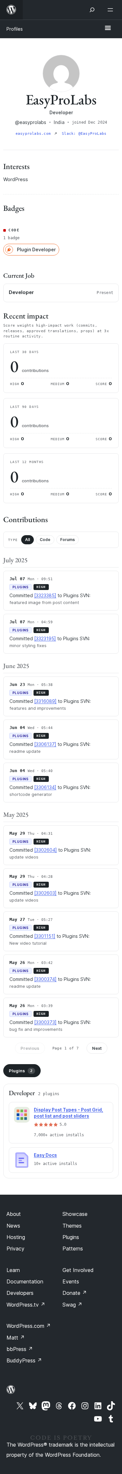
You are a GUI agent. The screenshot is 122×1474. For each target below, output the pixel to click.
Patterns (72, 1248)
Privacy (15, 1248)
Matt (16, 1337)
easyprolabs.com (34, 134)
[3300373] (45, 1022)
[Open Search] (92, 10)
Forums (67, 539)
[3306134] (45, 787)
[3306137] (45, 744)
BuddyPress (24, 1360)
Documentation (25, 1281)
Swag (72, 1304)
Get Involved (78, 1270)
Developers (20, 1293)
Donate (74, 1293)
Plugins (21, 1070)
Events (70, 1281)
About (14, 1214)
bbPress (20, 1349)
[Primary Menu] (108, 28)
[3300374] (45, 979)
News (13, 1225)
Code (45, 539)
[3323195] (45, 638)
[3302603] (45, 893)
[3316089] (45, 701)
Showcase (75, 1214)
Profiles (15, 29)
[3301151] (44, 936)
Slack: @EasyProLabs (84, 134)
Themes (72, 1225)
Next (97, 1048)
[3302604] (45, 850)
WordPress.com (29, 1326)
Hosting (16, 1237)
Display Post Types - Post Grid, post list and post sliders (68, 1113)
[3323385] (45, 595)
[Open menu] (111, 10)
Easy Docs (45, 1155)
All (27, 539)
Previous (29, 1048)
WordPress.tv (26, 1304)
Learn (13, 1270)
